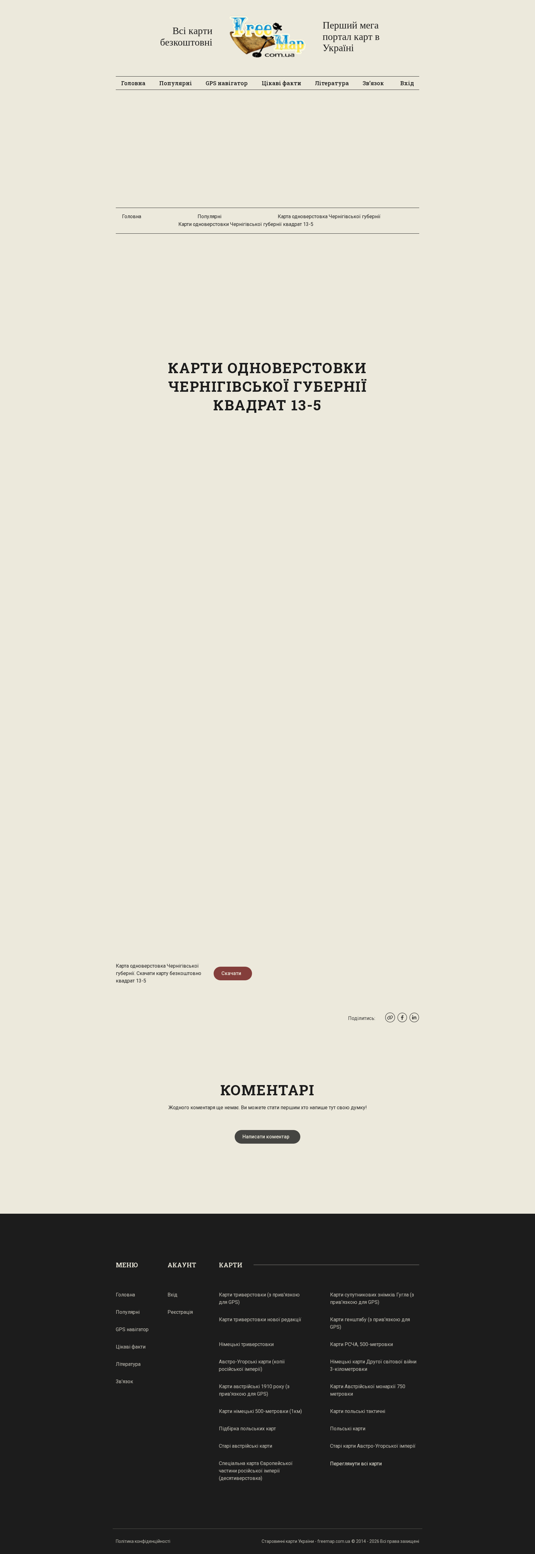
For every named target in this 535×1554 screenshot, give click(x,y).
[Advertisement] (267, 151)
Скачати (231, 973)
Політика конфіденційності (143, 1541)
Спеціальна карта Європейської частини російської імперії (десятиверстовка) (256, 1470)
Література (332, 83)
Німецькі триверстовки (246, 1344)
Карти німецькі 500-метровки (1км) (260, 1411)
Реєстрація (180, 1312)
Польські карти (347, 1429)
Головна (133, 83)
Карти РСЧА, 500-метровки (361, 1344)
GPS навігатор (227, 83)
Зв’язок (373, 83)
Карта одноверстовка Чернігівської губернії (329, 216)
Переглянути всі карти (356, 1464)
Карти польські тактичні (357, 1411)
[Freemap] (267, 36)
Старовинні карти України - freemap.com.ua (306, 1541)
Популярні (175, 83)
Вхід (407, 83)
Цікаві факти (281, 83)
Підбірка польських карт (247, 1429)
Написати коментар (265, 1137)
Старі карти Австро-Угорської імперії (372, 1446)
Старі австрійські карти (245, 1446)
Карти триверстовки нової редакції (260, 1319)
